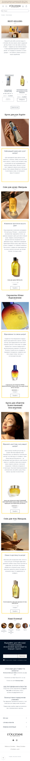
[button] (3, 6)
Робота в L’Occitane (10, 746)
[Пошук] (2, 11)
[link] (8, 88)
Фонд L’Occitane (21, 746)
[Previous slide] (2, 82)
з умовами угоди (22, 660)
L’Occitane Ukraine (17, 756)
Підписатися (22, 656)
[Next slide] (27, 82)
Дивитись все (15, 107)
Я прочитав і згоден (16, 660)
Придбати (15, 288)
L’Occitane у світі (15, 749)
